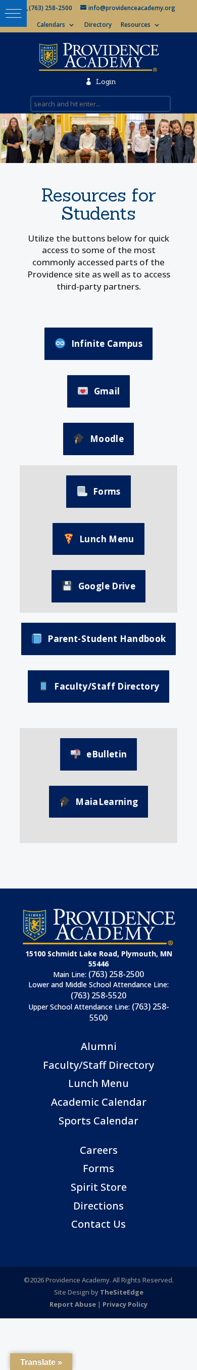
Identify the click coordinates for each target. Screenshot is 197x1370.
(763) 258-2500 (116, 974)
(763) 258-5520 (98, 995)
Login (100, 81)
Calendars (51, 25)
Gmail (107, 391)
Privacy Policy (125, 1304)
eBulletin (106, 754)
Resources (136, 25)
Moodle (107, 439)
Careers (99, 1150)
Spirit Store (99, 1187)
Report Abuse (73, 1304)
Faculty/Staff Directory (106, 686)
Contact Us (98, 1224)
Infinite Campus (106, 343)
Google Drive (106, 586)
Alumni (99, 1046)
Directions (98, 1206)
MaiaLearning (106, 802)
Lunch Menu (106, 539)
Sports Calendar (98, 1120)
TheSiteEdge (121, 1292)
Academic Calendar (98, 1102)
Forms (107, 491)
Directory (98, 25)
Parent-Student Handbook (106, 638)
